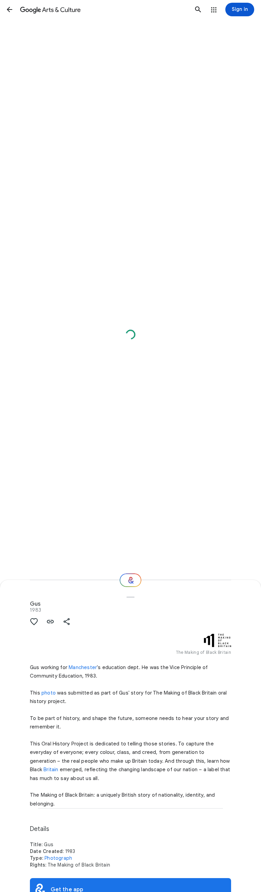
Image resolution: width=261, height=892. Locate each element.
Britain (51, 769)
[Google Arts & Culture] (104, 9)
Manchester (83, 667)
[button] (9, 9)
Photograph (58, 858)
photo (48, 693)
